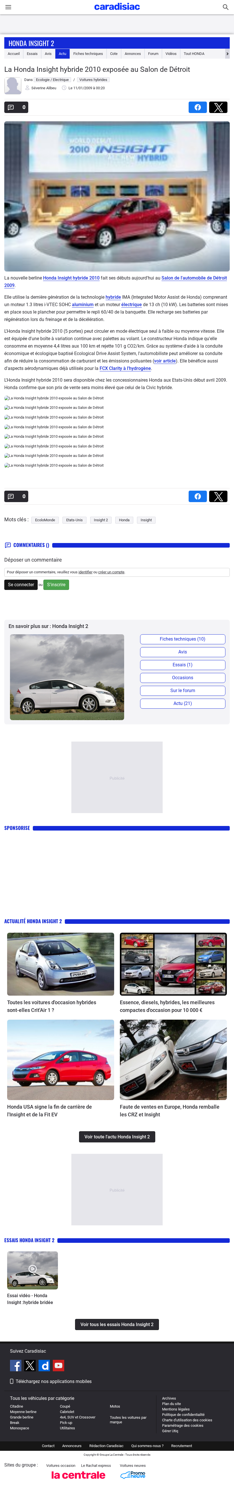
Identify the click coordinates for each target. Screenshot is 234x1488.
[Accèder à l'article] (60, 964)
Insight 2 (101, 520)
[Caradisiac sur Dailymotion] (45, 1366)
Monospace (19, 1428)
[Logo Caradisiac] (117, 11)
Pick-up (66, 1422)
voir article (165, 361)
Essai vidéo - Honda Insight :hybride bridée (30, 1299)
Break (14, 1422)
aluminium (83, 304)
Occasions (182, 677)
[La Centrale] (78, 1480)
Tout (194, 53)
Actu (62, 53)
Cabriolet (67, 1412)
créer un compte (111, 572)
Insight (146, 520)
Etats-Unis (74, 520)
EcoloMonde (45, 520)
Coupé (65, 1406)
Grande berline (21, 1417)
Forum (153, 53)
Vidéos (171, 53)
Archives (169, 1398)
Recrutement (181, 1446)
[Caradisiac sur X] (30, 1366)
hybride (113, 297)
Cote (114, 53)
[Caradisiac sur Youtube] (58, 1366)
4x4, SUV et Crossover (77, 1417)
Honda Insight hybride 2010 (71, 278)
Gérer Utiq (170, 1431)
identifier (85, 572)
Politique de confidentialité (183, 1414)
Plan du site (171, 1404)
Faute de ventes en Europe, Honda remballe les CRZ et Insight (169, 1111)
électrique (131, 304)
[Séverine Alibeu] (12, 93)
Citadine (16, 1406)
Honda (124, 520)
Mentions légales (176, 1409)
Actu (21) (183, 703)
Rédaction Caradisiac (106, 1446)
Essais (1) (183, 664)
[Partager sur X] (219, 105)
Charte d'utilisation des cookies (187, 1420)
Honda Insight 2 (31, 43)
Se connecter (21, 584)
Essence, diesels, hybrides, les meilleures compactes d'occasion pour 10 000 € (167, 1006)
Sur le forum (182, 690)
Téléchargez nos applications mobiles (54, 1381)
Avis (48, 53)
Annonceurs (72, 1446)
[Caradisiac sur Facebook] (16, 1366)
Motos (115, 1406)
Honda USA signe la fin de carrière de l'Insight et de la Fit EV (49, 1111)
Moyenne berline (23, 1412)
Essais (32, 53)
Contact (48, 1446)
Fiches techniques (88, 53)
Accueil (14, 53)
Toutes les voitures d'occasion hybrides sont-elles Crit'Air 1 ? (51, 1006)
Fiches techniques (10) (182, 639)
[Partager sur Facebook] (199, 105)
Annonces (133, 53)
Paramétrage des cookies (182, 1425)
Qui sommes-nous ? (147, 1446)
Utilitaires (67, 1428)
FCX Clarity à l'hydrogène (125, 368)
